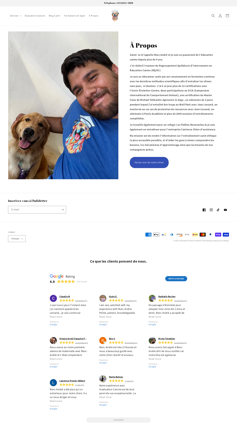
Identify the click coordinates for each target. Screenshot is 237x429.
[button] (15, 15)
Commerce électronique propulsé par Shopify (211, 241)
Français (15, 238)
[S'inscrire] (62, 209)
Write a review (176, 278)
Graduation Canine (187, 241)
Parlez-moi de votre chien (149, 162)
